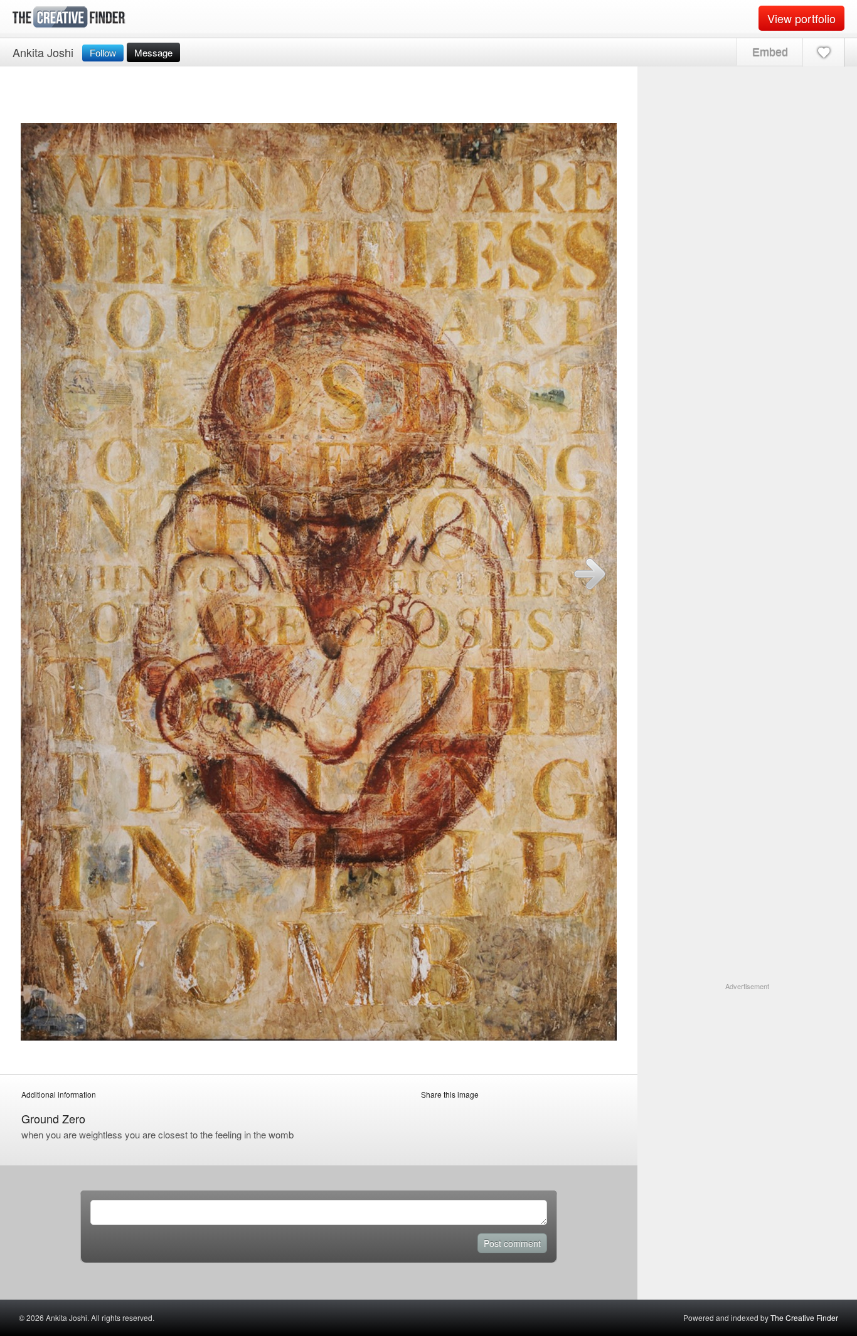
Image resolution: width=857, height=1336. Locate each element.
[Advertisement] (747, 1070)
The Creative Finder (804, 1317)
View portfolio (801, 18)
